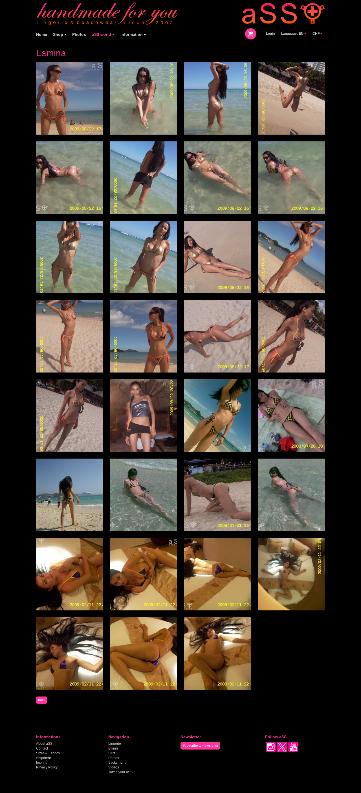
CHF (316, 34)
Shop (58, 34)
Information (132, 34)
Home (41, 34)
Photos (79, 34)
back (41, 700)
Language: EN (292, 34)
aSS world (102, 34)
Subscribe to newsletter (200, 746)
